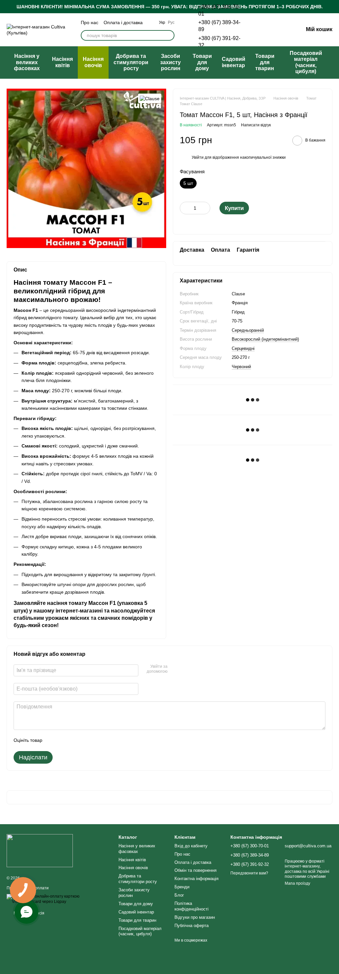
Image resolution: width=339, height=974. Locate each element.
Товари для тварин (264, 62)
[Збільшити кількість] (205, 208)
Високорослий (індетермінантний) (265, 339)
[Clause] (149, 98)
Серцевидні (243, 348)
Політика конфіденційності (191, 906)
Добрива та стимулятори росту (131, 62)
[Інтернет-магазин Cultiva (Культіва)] (40, 850)
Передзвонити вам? (249, 873)
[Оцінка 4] (85, 740)
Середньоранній (248, 330)
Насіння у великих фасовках (27, 62)
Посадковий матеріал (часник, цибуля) (306, 62)
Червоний (241, 366)
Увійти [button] (198, 157)
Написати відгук (256, 125)
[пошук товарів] (169, 35)
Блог (179, 895)
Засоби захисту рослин (170, 62)
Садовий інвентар (233, 62)
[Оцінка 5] (95, 740)
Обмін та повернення (195, 870)
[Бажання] (263, 29)
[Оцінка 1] (53, 740)
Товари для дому (202, 62)
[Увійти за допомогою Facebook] (175, 669)
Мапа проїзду (297, 883)
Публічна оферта (191, 925)
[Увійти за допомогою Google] (185, 669)
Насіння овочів (93, 62)
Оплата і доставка (123, 22)
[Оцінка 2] (64, 740)
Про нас (89, 22)
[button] (334, 7)
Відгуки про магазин (194, 917)
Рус (171, 22)
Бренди (181, 886)
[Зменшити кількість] (184, 208)
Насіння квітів (62, 62)
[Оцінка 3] (74, 740)
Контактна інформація (196, 878)
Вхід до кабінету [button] (191, 845)
